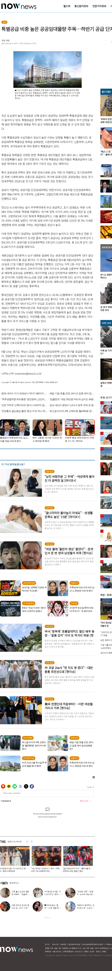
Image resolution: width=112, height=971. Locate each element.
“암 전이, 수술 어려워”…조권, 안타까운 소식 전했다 (85, 908)
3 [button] (49, 917)
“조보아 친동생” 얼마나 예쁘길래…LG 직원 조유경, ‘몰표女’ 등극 (20, 908)
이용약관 (63, 944)
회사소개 (55, 944)
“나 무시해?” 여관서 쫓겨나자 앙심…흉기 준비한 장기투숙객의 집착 (45, 869)
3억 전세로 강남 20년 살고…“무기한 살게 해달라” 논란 (77, 869)
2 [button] (47, 917)
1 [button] (45, 917)
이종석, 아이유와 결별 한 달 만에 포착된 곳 (85, 893)
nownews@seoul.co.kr (28, 373)
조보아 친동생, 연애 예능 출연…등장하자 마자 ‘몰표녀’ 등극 (53, 908)
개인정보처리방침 (74, 944)
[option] (45, 860)
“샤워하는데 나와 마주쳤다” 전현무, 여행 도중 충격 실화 (20, 894)
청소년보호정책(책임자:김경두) (92, 944)
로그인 (47, 944)
